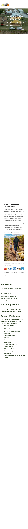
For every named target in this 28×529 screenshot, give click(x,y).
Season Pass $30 (5, 290)
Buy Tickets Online (6, 293)
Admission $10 (5, 288)
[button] (26, 4)
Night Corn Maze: (6, 308)
